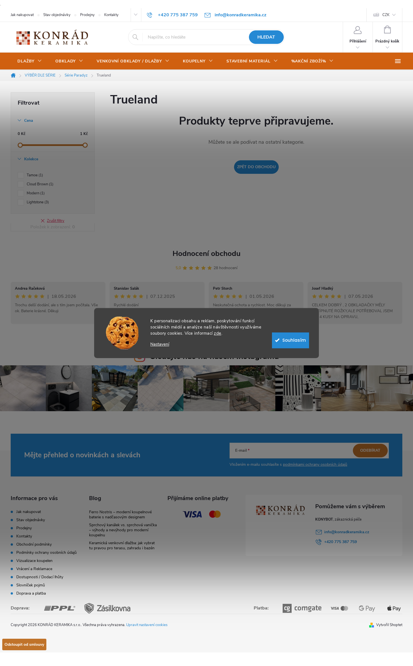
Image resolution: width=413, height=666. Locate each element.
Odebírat (370, 450)
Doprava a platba (31, 593)
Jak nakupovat (22, 14)
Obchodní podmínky (34, 544)
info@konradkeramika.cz (346, 532)
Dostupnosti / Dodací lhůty (39, 577)
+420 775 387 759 (340, 541)
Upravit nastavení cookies (146, 624)
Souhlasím (294, 340)
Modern (35, 193)
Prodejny (87, 14)
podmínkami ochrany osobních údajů (315, 464)
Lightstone (37, 202)
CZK (385, 14)
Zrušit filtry (55, 220)
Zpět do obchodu (256, 167)
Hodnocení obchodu (206, 253)
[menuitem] (30, 61)
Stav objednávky (57, 14)
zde (217, 333)
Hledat (266, 37)
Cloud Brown (39, 184)
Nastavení (159, 344)
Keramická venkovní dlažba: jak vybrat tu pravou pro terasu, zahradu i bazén (122, 545)
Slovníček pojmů (30, 585)
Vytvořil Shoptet (389, 624)
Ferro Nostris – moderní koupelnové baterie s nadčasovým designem (120, 514)
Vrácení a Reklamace (34, 569)
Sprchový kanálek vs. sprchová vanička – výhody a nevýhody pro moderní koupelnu (123, 530)
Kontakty (111, 14)
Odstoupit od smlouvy (24, 644)
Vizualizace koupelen (34, 560)
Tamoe (34, 175)
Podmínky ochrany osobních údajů (46, 552)
